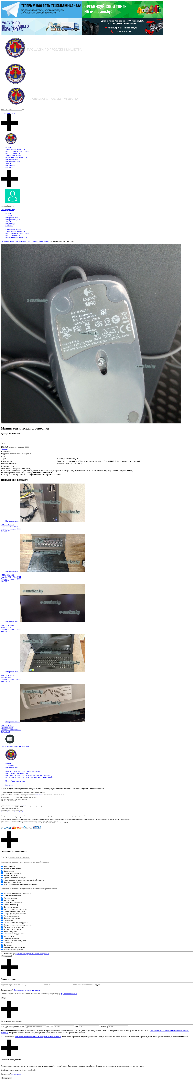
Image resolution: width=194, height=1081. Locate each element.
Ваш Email (5, 857)
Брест (2, 811)
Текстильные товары (12, 938)
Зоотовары (8, 943)
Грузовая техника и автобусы (15, 878)
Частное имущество (13, 155)
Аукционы (9, 765)
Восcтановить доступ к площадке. (27, 990)
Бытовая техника (10, 898)
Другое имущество (11, 875)
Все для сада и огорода (12, 929)
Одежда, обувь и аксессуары (14, 911)
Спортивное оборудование (14, 934)
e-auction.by (23, 805)
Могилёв (21, 811)
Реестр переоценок (12, 153)
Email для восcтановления (11, 1070)
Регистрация (6, 113)
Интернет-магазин (12, 159)
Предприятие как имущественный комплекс (21, 884)
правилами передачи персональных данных (32, 954)
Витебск (6, 811)
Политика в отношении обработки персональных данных (27, 775)
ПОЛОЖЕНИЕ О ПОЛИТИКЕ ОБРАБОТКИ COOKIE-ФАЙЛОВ (30, 777)
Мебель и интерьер (11, 905)
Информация (10, 165)
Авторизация (16, 1074)
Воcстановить (6, 1078)
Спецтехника (9, 871)
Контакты (9, 167)
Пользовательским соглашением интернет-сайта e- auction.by (38, 1037)
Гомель (11, 811)
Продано (4, 449)
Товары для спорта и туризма (15, 914)
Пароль (45, 985)
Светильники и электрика (14, 927)
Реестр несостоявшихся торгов (17, 151)
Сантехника (8, 920)
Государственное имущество (16, 157)
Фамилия (49, 1027)
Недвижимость (9, 866)
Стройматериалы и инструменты (16, 923)
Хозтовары (8, 945)
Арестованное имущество (15, 149)
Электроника (9, 900)
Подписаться (6, 956)
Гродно (16, 811)
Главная (8, 147)
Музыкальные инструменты (14, 947)
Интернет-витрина (12, 161)
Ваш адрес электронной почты (12, 1027)
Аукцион (8, 215)
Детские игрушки (10, 932)
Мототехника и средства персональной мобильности (24, 880)
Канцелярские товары (12, 918)
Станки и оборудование (13, 873)
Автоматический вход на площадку (86, 985)
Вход (13, 113)
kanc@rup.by (38, 794)
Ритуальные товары (11, 916)
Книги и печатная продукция (15, 940)
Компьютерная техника (13, 896)
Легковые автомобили (12, 869)
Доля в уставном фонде (13, 882)
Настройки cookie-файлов (15, 781)
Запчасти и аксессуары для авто (16, 909)
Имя (76, 1027)
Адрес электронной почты (11, 985)
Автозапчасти (9, 936)
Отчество (103, 1027)
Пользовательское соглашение (17, 773)
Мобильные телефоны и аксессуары (17, 893)
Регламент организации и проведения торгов (22, 771)
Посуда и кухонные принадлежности (18, 925)
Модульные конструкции (13, 949)
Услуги (8, 163)
